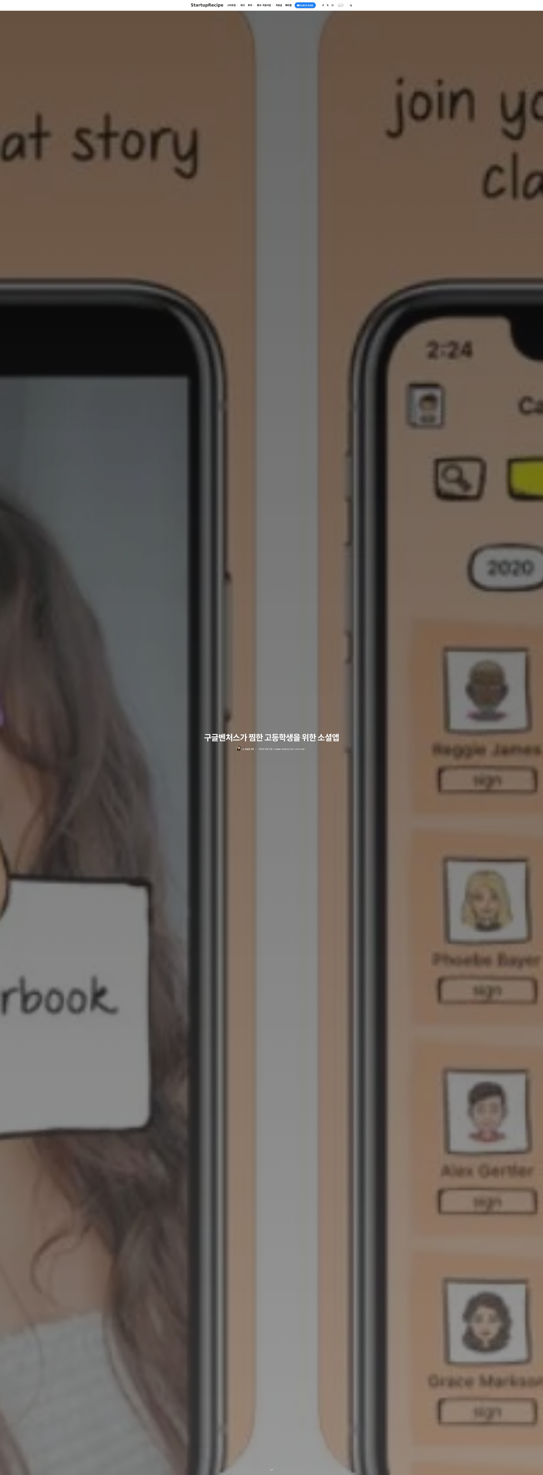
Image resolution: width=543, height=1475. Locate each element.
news (278, 749)
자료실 (279, 5)
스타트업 (231, 5)
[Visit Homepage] (207, 5)
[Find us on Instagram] (333, 5)
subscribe (306, 5)
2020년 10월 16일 (265, 749)
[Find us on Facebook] (323, 5)
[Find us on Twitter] (328, 5)
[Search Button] (351, 5)
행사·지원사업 (264, 5)
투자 (250, 5)
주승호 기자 (249, 749)
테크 (243, 5)
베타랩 (288, 5)
